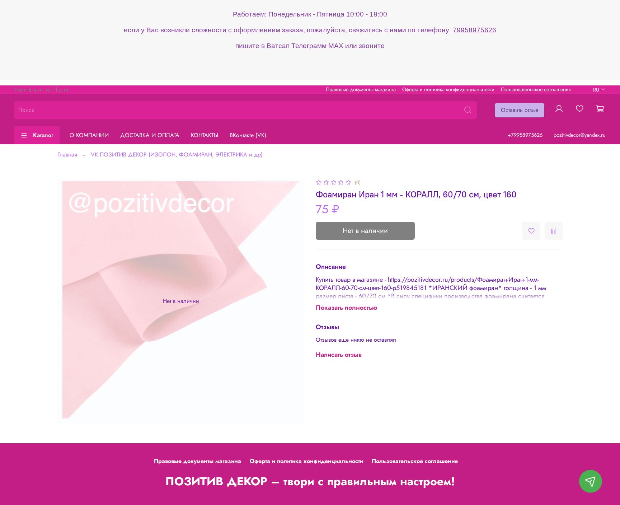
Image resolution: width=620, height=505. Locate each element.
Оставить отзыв (519, 110)
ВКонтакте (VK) (248, 135)
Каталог (43, 135)
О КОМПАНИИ (89, 135)
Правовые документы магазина (361, 89)
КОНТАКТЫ (204, 135)
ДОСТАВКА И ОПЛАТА (149, 135)
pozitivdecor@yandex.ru (580, 135)
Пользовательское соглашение (536, 89)
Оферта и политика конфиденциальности (448, 89)
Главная (67, 154)
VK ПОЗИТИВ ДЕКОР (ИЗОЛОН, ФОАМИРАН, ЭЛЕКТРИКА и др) (177, 154)
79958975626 (474, 30)
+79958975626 (525, 135)
